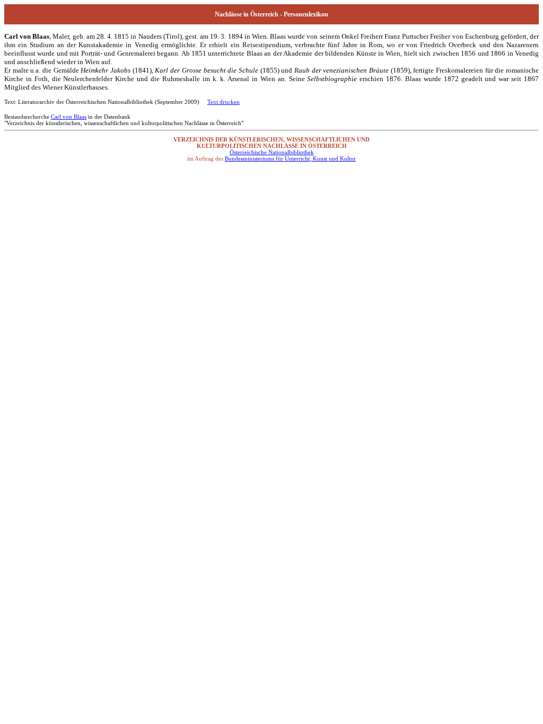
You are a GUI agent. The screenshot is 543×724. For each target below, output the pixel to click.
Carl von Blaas (68, 116)
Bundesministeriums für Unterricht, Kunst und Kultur (290, 158)
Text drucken (223, 102)
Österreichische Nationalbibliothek (272, 152)
